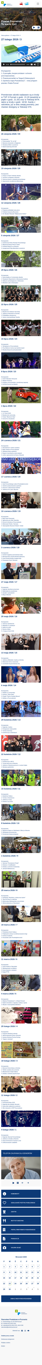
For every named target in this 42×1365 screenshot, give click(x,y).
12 (27, 1272)
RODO (3, 1346)
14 (38, 1272)
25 (21, 1283)
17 (15, 1278)
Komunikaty (15, 1194)
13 (32, 1272)
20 (32, 1278)
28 (38, 1283)
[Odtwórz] (4, 64)
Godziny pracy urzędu (7, 1335)
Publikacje (15, 1238)
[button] (21, 55)
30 (10, 1289)
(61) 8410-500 (12, 1323)
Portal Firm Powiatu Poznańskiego (23, 1229)
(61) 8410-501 (13, 1325)
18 (21, 1278)
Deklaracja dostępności (7, 1339)
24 (15, 1283)
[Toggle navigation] (38, 4)
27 (32, 1283)
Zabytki (13, 1211)
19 (27, 1278)
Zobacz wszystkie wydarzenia (21, 1298)
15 (4, 1278)
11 (21, 1272)
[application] (21, 55)
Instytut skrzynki (17, 1220)
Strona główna (5, 35)
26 (27, 1283)
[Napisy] (32, 64)
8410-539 (20, 1325)
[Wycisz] (35, 64)
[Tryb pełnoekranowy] (38, 64)
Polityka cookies (5, 1342)
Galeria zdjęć (16, 1247)
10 (15, 1272)
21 (38, 1278)
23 (10, 1283)
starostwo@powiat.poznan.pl (9, 1327)
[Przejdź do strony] (21, 3)
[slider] (17, 64)
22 (4, 1283)
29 (4, 1289)
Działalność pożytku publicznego (23, 1202)
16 (10, 1278)
